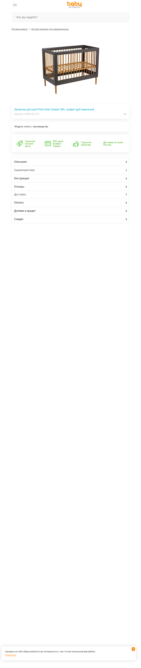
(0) (125, 114)
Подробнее (10, 655)
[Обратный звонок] (32, 5)
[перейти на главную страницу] (74, 4)
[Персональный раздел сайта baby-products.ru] (24, 5)
